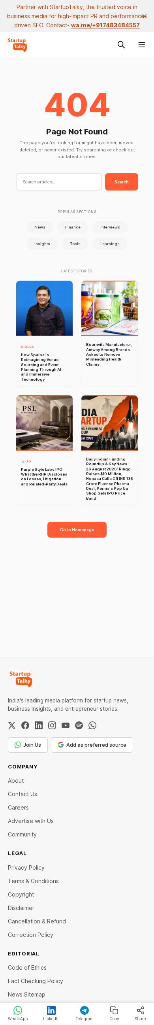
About (16, 780)
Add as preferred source (96, 745)
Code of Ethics (27, 967)
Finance (73, 227)
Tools (75, 244)
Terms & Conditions (33, 881)
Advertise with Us (31, 820)
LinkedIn (51, 1018)
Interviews (110, 227)
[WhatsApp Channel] (92, 725)
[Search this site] (121, 44)
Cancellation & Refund (37, 921)
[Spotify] (79, 725)
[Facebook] (25, 725)
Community (22, 834)
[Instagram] (52, 725)
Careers (18, 807)
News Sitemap (26, 994)
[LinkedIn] (39, 725)
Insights (42, 244)
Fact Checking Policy (35, 981)
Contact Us (22, 794)
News (39, 227)
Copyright (21, 894)
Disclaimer (21, 907)
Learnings (110, 244)
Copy (114, 1018)
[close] (144, 16)
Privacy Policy (26, 867)
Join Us (32, 745)
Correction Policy (30, 934)
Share (140, 1018)
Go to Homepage (77, 529)
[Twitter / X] (12, 725)
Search (122, 181)
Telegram (84, 1018)
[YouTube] (65, 725)
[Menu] (141, 44)
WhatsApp (18, 1018)
